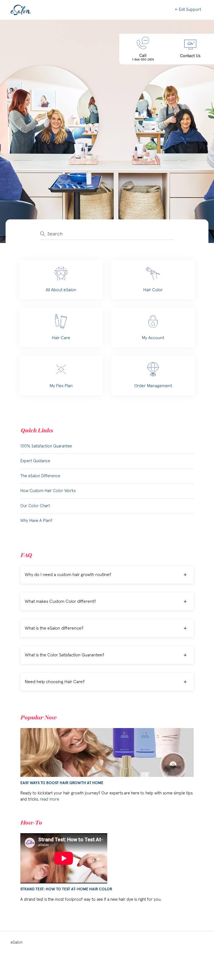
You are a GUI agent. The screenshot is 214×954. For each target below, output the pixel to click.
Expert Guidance (35, 461)
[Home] (21, 10)
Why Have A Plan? (36, 521)
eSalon (17, 942)
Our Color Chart (35, 506)
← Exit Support (188, 10)
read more (49, 799)
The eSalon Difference (40, 476)
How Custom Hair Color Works (48, 491)
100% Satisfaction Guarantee (46, 446)
